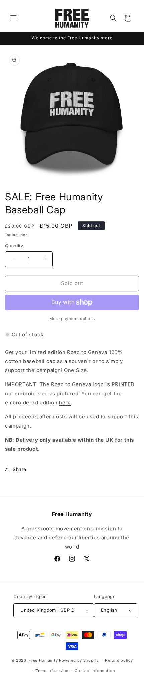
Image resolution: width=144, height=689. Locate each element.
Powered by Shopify (79, 660)
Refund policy (119, 660)
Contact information (95, 670)
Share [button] (19, 469)
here (65, 402)
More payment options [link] (72, 318)
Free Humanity (43, 660)
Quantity (14, 245)
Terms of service (51, 670)
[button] (13, 18)
